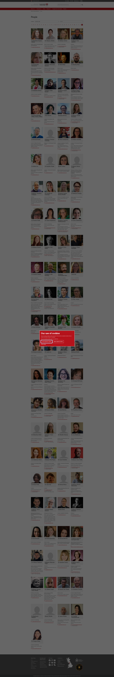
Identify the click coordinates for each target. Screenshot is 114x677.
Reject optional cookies (58, 341)
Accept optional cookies (46, 341)
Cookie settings (43, 344)
